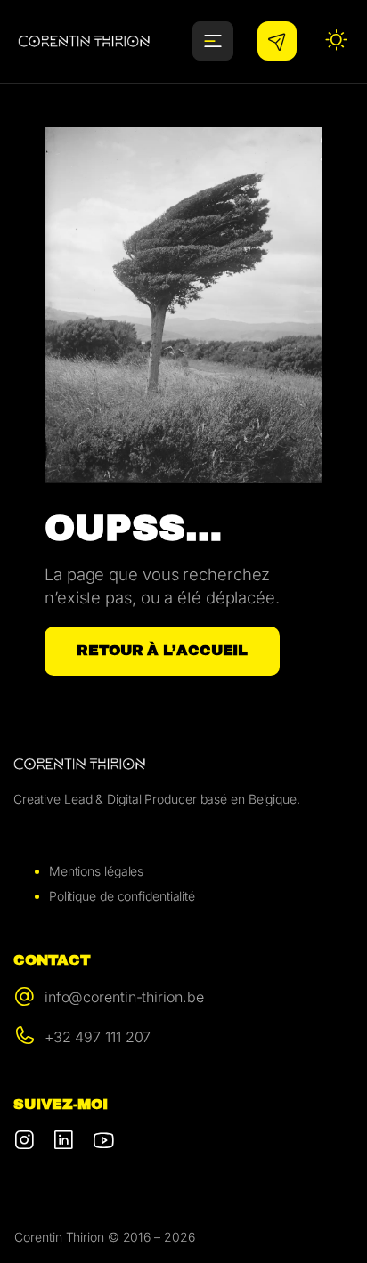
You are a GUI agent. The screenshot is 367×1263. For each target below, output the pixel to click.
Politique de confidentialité (122, 895)
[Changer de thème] (337, 41)
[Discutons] (277, 41)
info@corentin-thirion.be (124, 997)
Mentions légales (96, 870)
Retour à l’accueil (162, 650)
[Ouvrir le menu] (212, 41)
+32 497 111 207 (98, 1037)
